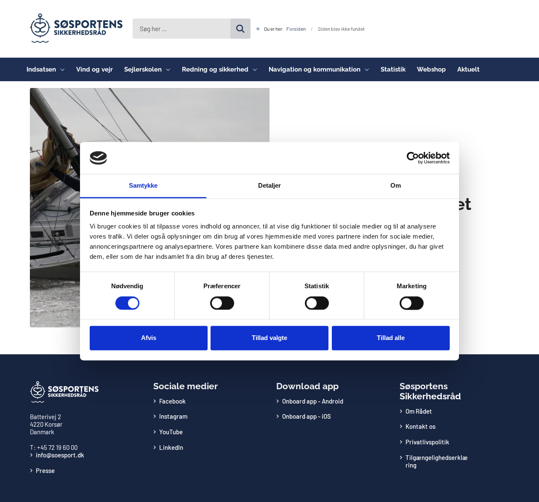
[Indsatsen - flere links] (60, 69)
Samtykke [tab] (143, 185)
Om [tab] (395, 185)
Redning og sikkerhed (215, 69)
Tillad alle (391, 338)
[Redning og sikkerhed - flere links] (252, 69)
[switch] (222, 303)
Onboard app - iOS (306, 416)
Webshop (431, 69)
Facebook (172, 401)
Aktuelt (468, 69)
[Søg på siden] (240, 29)
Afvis (148, 338)
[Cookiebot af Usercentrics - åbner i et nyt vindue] (413, 157)
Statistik (393, 69)
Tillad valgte (269, 338)
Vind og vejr (94, 69)
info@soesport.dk (60, 455)
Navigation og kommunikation (314, 69)
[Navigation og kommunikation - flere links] (364, 69)
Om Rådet (419, 411)
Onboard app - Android (312, 401)
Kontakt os (420, 426)
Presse (45, 470)
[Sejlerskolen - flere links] (166, 69)
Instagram (173, 416)
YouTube (171, 432)
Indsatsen (41, 69)
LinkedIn (171, 447)
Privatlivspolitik (427, 442)
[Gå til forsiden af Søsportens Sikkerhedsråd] (73, 28)
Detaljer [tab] (269, 185)
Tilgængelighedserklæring (437, 461)
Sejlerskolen (143, 69)
